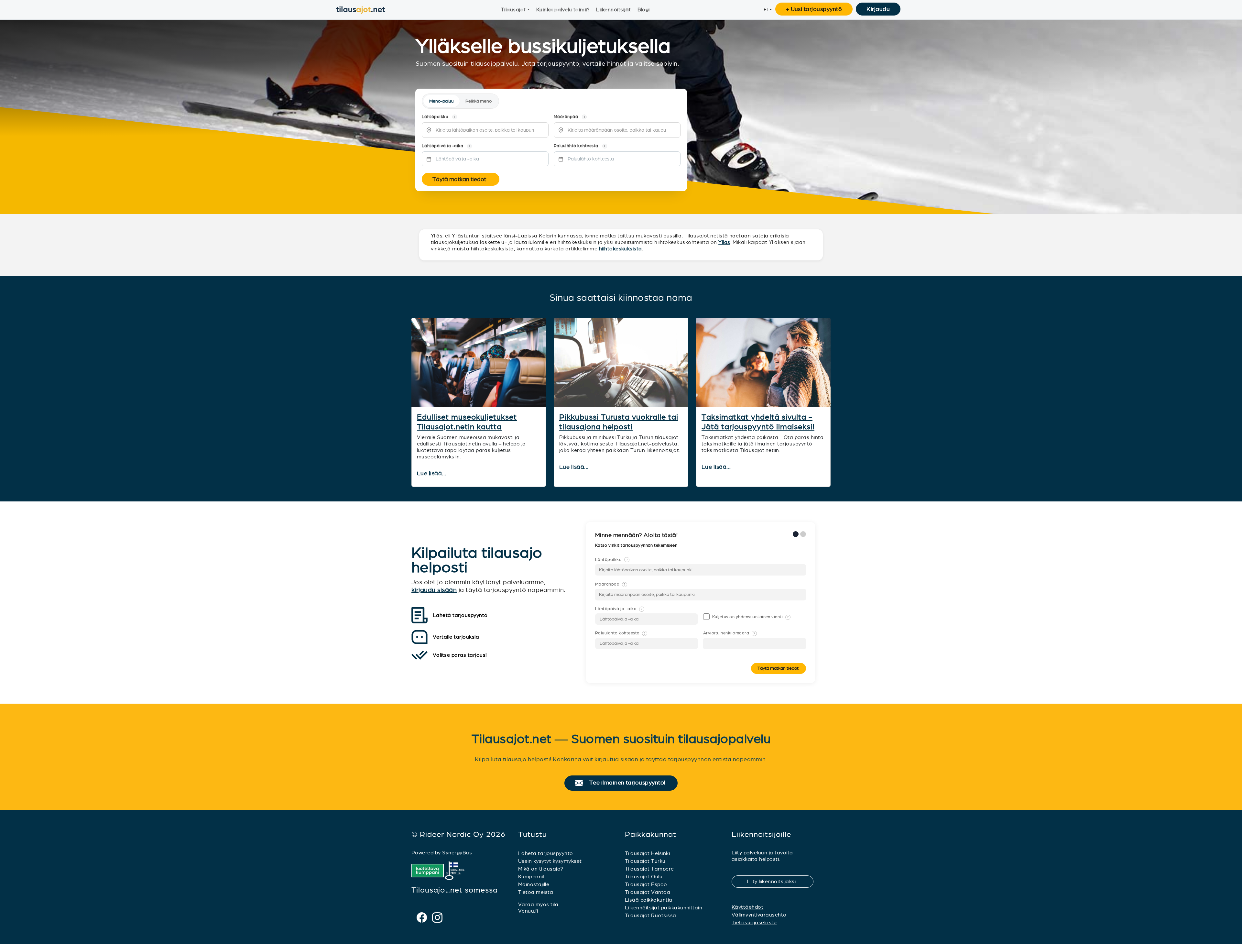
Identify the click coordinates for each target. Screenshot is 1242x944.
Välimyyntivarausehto (759, 914)
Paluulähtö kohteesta (620, 633)
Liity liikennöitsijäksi (775, 881)
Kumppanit (531, 876)
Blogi (643, 9)
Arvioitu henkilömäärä (729, 633)
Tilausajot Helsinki (647, 853)
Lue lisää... (432, 473)
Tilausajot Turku (645, 861)
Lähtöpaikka (611, 559)
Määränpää (610, 584)
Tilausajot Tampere (649, 869)
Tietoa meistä (535, 892)
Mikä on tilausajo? (540, 869)
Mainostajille (533, 884)
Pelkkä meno (478, 101)
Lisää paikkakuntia (648, 900)
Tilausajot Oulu (643, 876)
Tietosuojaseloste (754, 922)
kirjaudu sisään (434, 590)
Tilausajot (513, 9)
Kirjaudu (878, 9)
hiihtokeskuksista (620, 248)
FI (766, 9)
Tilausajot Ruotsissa (650, 915)
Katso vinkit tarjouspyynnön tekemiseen (637, 545)
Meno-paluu (441, 101)
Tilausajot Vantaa (647, 892)
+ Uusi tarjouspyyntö (814, 9)
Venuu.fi (528, 911)
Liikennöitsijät (613, 9)
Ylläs (724, 242)
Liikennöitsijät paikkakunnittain (663, 907)
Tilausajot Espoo (646, 884)
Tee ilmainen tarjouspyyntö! (630, 782)
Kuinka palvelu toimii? (563, 9)
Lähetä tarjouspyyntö (545, 853)
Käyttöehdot (747, 907)
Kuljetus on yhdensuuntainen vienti (750, 617)
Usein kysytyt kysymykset (550, 861)
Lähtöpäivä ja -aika (618, 609)
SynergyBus (457, 852)
